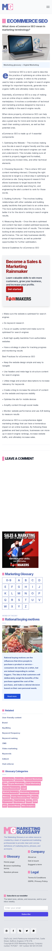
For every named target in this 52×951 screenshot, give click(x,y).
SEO (5, 805)
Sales (28, 801)
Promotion (7, 801)
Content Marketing (33, 779)
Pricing (35, 797)
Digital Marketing (31, 65)
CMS (4, 743)
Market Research (10, 792)
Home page (9, 862)
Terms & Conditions (37, 877)
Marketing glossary (12, 65)
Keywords (6, 753)
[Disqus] (26, 494)
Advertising (8, 779)
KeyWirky (6, 728)
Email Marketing (33, 783)
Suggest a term (35, 864)
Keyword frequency (11, 733)
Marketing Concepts (29, 792)
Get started (14, 289)
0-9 (8, 580)
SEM (35, 801)
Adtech (5, 759)
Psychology (19, 801)
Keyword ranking (10, 738)
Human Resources (11, 788)
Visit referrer (8, 764)
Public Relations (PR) (20, 797)
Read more (12, 696)
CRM (5, 783)
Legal (23, 788)
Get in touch (33, 861)
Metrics (6, 797)
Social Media (14, 805)
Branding (19, 779)
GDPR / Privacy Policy (38, 881)
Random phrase (11, 872)
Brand (4, 723)
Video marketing (9, 748)
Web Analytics (28, 805)
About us (32, 857)
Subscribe (26, 914)
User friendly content (11, 717)
